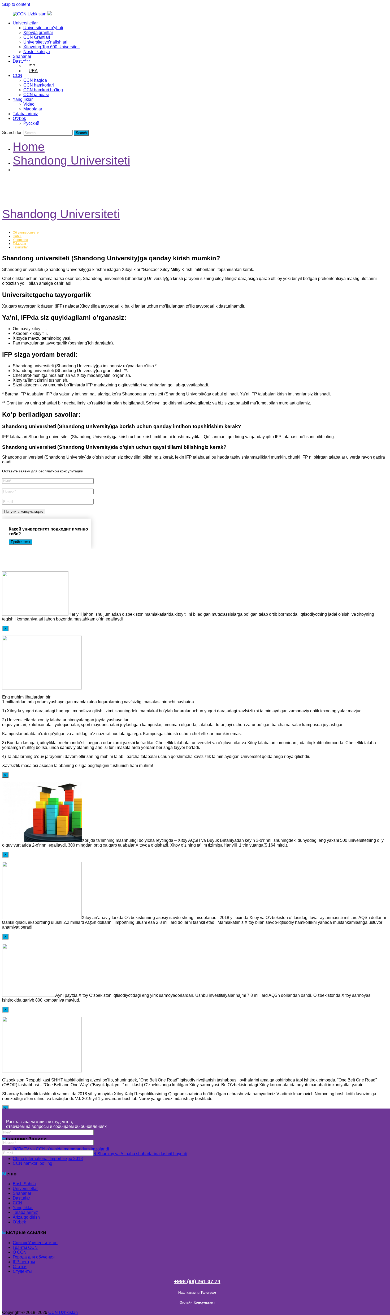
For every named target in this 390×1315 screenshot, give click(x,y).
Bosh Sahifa (24, 1184)
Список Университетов (35, 1242)
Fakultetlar (20, 247)
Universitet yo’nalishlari (45, 42)
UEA (33, 70)
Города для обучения (34, 1257)
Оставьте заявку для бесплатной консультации (42, 471)
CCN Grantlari (36, 37)
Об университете (26, 232)
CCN (17, 75)
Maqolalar (32, 109)
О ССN (20, 1252)
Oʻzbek (19, 118)
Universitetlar (25, 23)
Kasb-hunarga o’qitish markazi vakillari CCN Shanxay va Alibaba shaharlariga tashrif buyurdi (100, 1154)
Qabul (17, 236)
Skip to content (16, 4)
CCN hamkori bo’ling (43, 90)
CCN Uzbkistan (63, 1312)
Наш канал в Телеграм (197, 1293)
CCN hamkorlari (38, 85)
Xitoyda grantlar (38, 32)
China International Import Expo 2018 (48, 1158)
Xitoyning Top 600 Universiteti (51, 47)
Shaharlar (22, 56)
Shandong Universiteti (61, 214)
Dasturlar (21, 61)
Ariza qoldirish (26, 1217)
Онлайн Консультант (197, 1302)
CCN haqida (35, 80)
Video (28, 104)
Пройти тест (20, 542)
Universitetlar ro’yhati (43, 27)
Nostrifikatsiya (36, 51)
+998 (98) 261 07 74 (197, 1281)
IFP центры (24, 1262)
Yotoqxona (20, 240)
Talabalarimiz (25, 113)
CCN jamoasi (36, 94)
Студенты (22, 1271)
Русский (31, 123)
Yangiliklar (23, 99)
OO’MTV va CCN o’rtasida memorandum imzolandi (61, 1149)
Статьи (20, 1266)
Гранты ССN (25, 1247)
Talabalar (19, 243)
